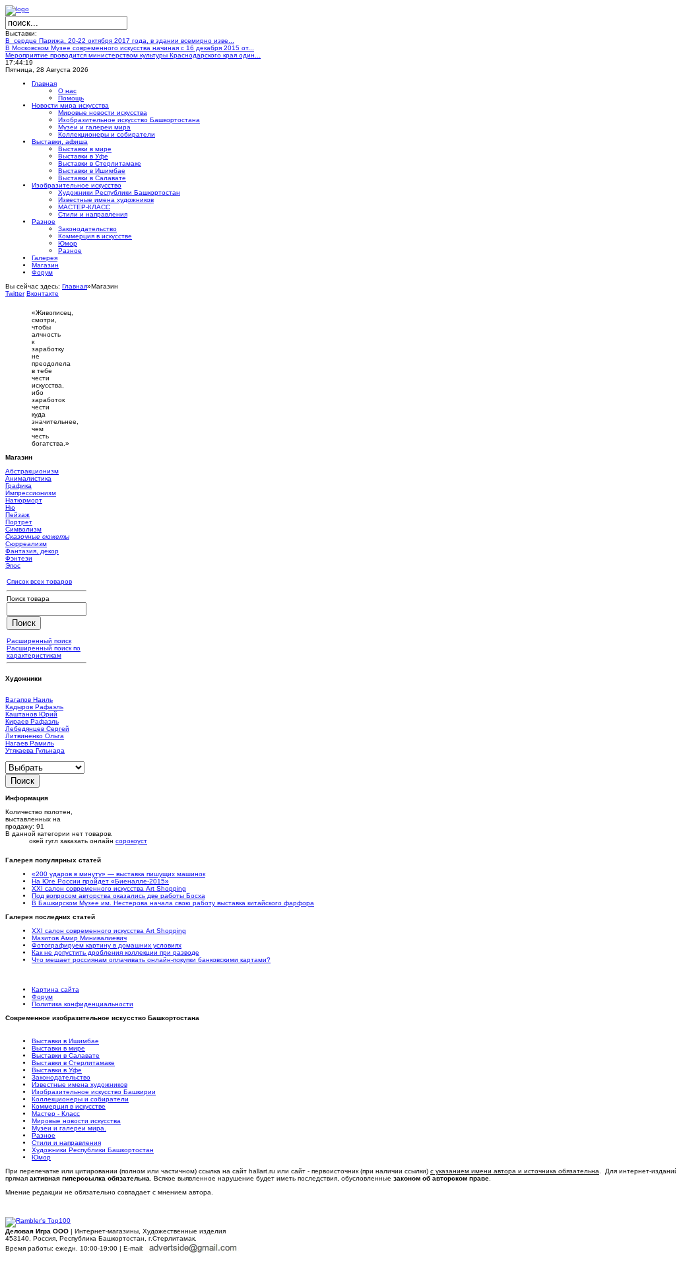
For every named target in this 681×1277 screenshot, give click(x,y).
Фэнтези (18, 558)
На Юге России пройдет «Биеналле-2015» (100, 881)
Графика (18, 485)
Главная (74, 286)
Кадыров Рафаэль (34, 706)
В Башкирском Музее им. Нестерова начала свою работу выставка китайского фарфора (173, 903)
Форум (42, 996)
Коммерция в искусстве (69, 1106)
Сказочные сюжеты (37, 536)
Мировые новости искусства (76, 1120)
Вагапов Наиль (29, 699)
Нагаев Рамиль (29, 743)
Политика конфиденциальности (82, 1004)
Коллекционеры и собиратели (80, 1099)
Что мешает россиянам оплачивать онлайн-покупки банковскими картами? (151, 959)
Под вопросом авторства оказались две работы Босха (118, 895)
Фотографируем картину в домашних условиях (106, 945)
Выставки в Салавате (66, 1055)
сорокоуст (131, 841)
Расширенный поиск (39, 640)
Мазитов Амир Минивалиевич (79, 938)
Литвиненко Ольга (34, 736)
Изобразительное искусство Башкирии (94, 1091)
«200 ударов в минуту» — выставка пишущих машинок (118, 874)
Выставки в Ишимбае (65, 1041)
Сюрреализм (26, 543)
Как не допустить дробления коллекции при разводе (115, 952)
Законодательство (61, 1077)
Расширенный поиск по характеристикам (44, 651)
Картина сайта (55, 989)
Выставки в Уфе (57, 1070)
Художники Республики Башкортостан (93, 1150)
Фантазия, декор (32, 551)
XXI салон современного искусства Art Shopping (109, 888)
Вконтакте (42, 293)
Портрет (18, 522)
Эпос (12, 565)
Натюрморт (23, 500)
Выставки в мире (58, 1048)
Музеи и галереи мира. (69, 1128)
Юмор (41, 1157)
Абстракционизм (32, 471)
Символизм (23, 529)
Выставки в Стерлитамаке (73, 1062)
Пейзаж (17, 514)
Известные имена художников (79, 1084)
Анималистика (28, 478)
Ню (10, 507)
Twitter (14, 293)
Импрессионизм (30, 493)
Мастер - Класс (56, 1113)
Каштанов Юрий (31, 714)
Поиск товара (28, 598)
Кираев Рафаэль (32, 721)
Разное (43, 1135)
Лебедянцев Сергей (37, 728)
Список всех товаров (39, 581)
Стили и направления (66, 1142)
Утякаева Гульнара (35, 750)
